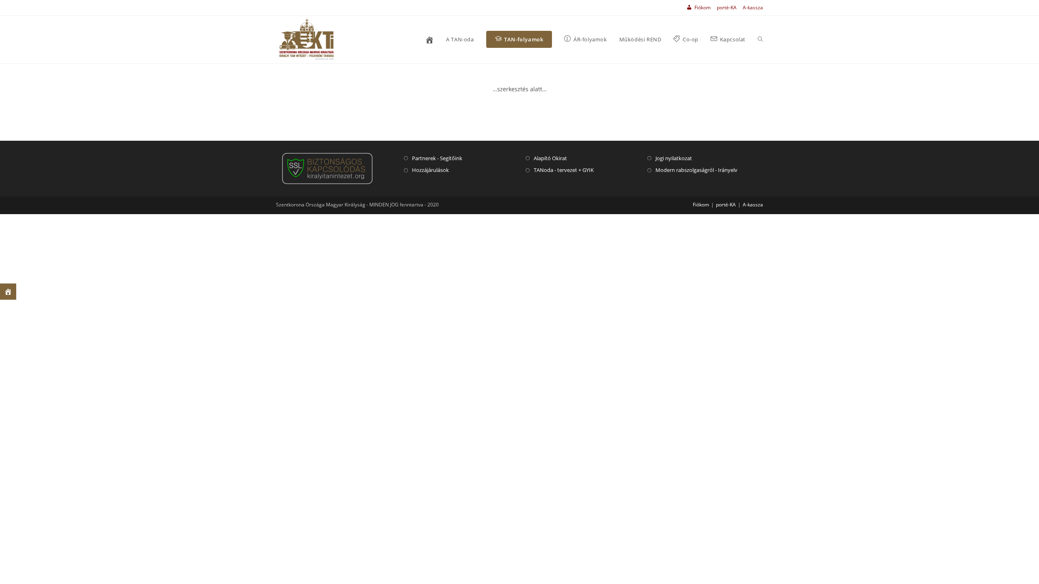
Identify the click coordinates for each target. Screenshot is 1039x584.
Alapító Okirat (550, 158)
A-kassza (753, 7)
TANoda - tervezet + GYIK (564, 170)
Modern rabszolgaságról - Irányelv (696, 170)
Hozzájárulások (430, 170)
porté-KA (727, 7)
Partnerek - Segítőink (437, 158)
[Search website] (760, 39)
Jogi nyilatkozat (673, 158)
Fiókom (701, 204)
